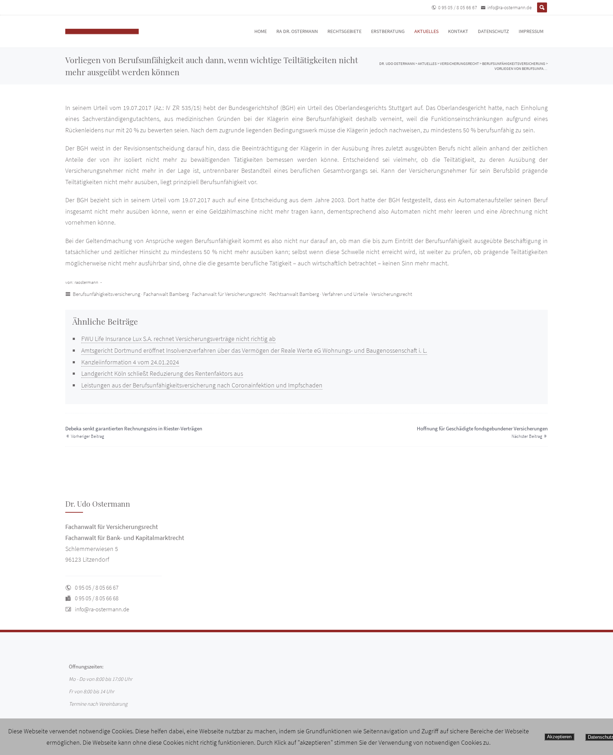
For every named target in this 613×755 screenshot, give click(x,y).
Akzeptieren (559, 736)
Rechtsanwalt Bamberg (294, 294)
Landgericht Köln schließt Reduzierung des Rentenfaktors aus (162, 373)
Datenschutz (493, 31)
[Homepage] (109, 31)
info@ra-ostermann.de (509, 7)
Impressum (531, 31)
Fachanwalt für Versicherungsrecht (229, 294)
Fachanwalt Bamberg (166, 294)
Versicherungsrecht (391, 294)
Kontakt (458, 31)
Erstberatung (388, 31)
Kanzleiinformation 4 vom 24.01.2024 (130, 362)
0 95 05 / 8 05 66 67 (457, 7)
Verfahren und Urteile (345, 294)
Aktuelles (426, 31)
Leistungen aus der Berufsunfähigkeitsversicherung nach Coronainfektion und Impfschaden (201, 385)
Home (260, 31)
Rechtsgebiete (344, 31)
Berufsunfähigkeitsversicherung (106, 294)
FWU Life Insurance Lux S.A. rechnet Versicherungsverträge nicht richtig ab (178, 339)
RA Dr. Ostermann (297, 31)
